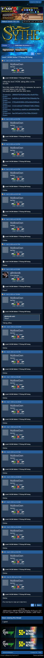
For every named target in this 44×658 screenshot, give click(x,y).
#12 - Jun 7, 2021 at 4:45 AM (12, 377)
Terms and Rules (38, 655)
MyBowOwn (16, 64)
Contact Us (34, 652)
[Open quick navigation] (41, 45)
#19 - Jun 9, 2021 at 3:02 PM (12, 552)
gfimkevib (15, 272)
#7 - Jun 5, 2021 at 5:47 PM (12, 244)
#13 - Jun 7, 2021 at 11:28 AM (12, 402)
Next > (39, 53)
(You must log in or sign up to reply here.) (14, 602)
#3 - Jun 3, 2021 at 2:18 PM (12, 144)
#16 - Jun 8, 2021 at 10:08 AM (12, 477)
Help (39, 652)
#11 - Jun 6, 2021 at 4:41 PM (12, 352)
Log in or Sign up (35, 2)
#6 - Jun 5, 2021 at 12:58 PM (12, 219)
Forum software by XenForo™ (10, 655)
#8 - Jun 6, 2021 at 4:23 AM (12, 269)
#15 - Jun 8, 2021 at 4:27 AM (12, 452)
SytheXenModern (8, 652)
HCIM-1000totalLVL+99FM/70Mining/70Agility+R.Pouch (20, 610)
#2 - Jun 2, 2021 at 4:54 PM (12, 119)
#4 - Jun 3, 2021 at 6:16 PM (12, 169)
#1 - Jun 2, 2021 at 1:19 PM (12, 60)
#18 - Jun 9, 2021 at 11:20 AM (12, 527)
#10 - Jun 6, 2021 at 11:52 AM (12, 327)
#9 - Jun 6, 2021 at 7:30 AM (12, 294)
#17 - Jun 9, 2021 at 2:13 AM (12, 502)
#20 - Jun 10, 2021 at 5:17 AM (12, 577)
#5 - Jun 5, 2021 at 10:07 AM (12, 194)
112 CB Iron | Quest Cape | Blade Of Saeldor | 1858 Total (22, 611)
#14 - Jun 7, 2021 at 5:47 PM (12, 427)
